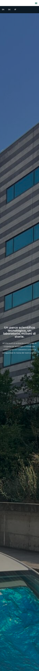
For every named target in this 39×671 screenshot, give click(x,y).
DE (9, 10)
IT (15, 10)
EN (3, 10)
